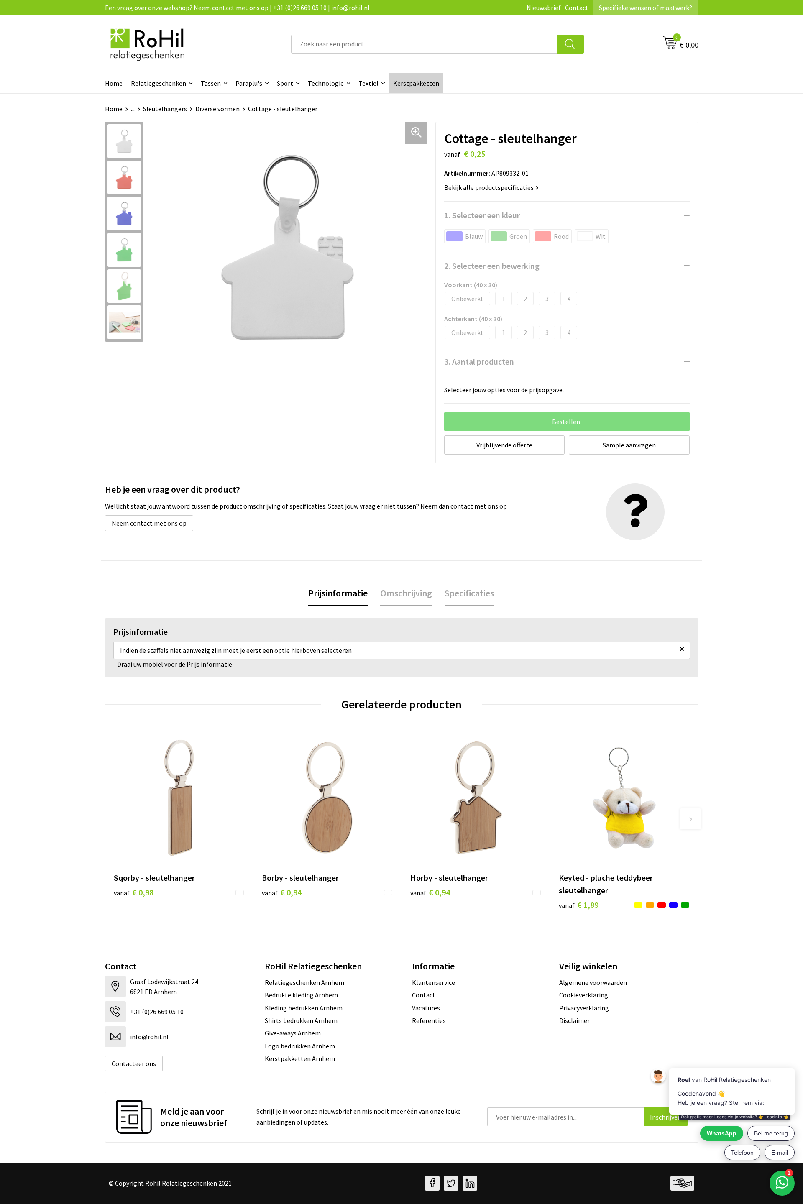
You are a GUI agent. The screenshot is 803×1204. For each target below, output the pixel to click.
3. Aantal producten (479, 361)
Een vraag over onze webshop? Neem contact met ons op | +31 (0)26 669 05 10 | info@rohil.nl (237, 7)
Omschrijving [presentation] (406, 593)
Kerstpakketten (416, 83)
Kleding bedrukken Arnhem (304, 1008)
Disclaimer (574, 1020)
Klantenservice (433, 982)
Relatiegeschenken (158, 83)
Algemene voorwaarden (593, 982)
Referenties (429, 1020)
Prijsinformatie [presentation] (338, 593)
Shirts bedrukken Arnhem (301, 1020)
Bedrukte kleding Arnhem (301, 995)
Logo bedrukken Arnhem (300, 1046)
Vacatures (426, 1008)
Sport (285, 83)
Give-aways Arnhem (293, 1033)
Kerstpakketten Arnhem (300, 1058)
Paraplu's (248, 83)
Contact (576, 7)
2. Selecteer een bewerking (492, 266)
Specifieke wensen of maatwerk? (645, 7)
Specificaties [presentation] (469, 593)
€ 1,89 (578, 905)
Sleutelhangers (165, 109)
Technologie (326, 83)
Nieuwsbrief (544, 7)
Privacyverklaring (584, 1008)
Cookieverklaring (583, 995)
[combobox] (424, 44)
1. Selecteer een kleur (482, 215)
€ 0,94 (282, 892)
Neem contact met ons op (149, 523)
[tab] (338, 593)
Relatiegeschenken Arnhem (304, 982)
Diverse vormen (217, 109)
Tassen (211, 83)
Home (114, 83)
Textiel (368, 83)
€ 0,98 (133, 892)
